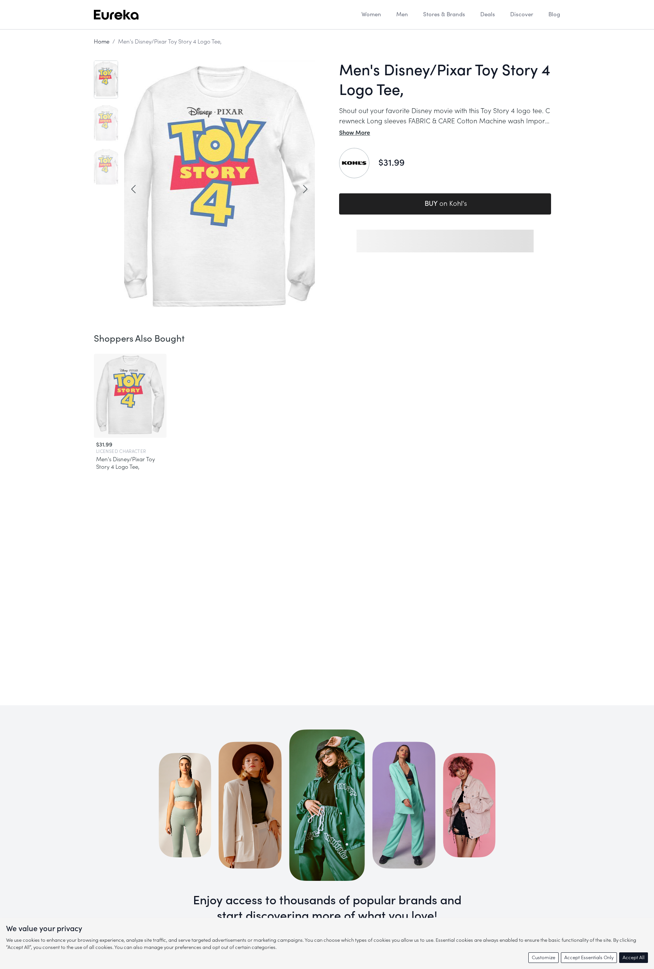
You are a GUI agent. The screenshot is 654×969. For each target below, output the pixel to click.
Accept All (634, 957)
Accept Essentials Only (589, 957)
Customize (543, 957)
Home (101, 42)
